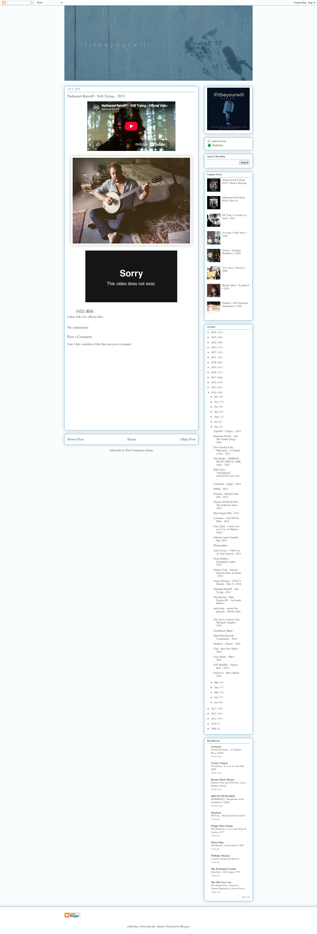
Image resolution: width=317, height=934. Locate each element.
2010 (214, 723)
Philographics (221, 545)
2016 (214, 382)
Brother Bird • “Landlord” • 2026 (236, 287)
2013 (214, 708)
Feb (216, 697)
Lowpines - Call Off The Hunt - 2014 (226, 519)
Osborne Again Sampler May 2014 (226, 538)
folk (78, 317)
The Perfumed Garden (223, 869)
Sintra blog (217, 842)
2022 (214, 352)
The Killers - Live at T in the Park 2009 (227, 767)
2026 (214, 332)
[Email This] (78, 311)
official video (95, 317)
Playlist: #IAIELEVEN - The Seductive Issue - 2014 (227, 505)
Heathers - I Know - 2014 (227, 643)
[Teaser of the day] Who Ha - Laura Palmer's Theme (228, 784)
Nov (216, 401)
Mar (216, 692)
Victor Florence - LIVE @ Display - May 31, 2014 (227, 582)
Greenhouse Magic (223, 630)
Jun (216, 426)
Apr (216, 687)
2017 (214, 377)
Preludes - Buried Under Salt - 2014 (226, 495)
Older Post (187, 439)
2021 (214, 357)
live (84, 317)
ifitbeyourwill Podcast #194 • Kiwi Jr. (233, 199)
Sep (216, 411)
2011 (214, 718)
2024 (214, 342)
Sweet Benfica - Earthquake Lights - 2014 (225, 561)
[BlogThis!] (81, 311)
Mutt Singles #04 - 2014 (226, 513)
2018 (214, 372)
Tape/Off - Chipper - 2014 (227, 431)
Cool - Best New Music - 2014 (226, 650)
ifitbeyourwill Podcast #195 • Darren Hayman (234, 181)
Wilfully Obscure (220, 856)
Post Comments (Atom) (139, 450)
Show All (246, 897)
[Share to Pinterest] (92, 311)
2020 (214, 362)
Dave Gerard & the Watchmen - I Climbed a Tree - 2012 (227, 450)
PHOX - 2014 (221, 489)
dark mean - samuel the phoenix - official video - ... (227, 611)
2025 (214, 337)
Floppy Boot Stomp (222, 826)
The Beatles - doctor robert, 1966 (227, 845)
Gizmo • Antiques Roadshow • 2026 (231, 251)
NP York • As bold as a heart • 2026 (234, 216)
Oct (216, 406)
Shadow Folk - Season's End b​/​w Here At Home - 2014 (227, 573)
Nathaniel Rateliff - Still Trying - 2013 (226, 590)
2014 (214, 392)
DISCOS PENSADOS (223, 796)
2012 (214, 713)
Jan (216, 702)
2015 (214, 387)
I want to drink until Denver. (225, 858)
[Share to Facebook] (88, 311)
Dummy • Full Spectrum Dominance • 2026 (235, 304)
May (217, 682)
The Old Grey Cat (221, 882)
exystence (216, 746)
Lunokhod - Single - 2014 (227, 484)
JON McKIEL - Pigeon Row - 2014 (226, 666)
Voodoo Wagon (219, 763)
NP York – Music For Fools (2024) (228, 815)
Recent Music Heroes (222, 779)
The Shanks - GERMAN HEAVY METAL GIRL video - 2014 (227, 461)
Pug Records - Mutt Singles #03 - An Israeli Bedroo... (227, 600)
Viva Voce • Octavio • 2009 (233, 269)
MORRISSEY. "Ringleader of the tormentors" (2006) (227, 800)
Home (131, 439)
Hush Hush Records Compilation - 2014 (225, 637)
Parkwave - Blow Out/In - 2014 (227, 674)
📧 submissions (216, 141)
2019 (214, 367)
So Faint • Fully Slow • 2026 (234, 234)
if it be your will (91, 14)
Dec (216, 396)
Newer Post (75, 439)
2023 (214, 347)
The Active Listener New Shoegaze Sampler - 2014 (227, 622)
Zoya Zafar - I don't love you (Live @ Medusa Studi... (226, 529)
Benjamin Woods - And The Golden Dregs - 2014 (226, 439)
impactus (216, 812)
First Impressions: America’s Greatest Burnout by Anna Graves (228, 887)
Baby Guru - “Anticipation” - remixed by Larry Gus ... (226, 474)
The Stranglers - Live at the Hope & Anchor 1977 (228, 830)
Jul (216, 421)
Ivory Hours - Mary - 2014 (225, 658)
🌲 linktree (215, 145)
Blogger (184, 926)
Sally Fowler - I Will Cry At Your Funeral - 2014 (227, 552)
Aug (216, 416)
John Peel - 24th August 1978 (226, 871)
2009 (214, 728)
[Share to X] (85, 311)
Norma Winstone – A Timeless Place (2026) (226, 751)
